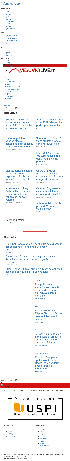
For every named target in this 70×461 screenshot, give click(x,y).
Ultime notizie (7, 76)
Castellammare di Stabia (13, 90)
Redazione (10, 430)
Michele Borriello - (41, 147)
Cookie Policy (11, 436)
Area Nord (9, 19)
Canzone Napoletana (11, 38)
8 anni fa (20, 149)
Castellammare (10, 21)
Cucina (8, 62)
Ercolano (8, 14)
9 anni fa (48, 147)
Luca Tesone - (40, 212)
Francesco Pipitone (41, 345)
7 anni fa (48, 131)
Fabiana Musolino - (11, 203)
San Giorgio (9, 18)
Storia (7, 45)
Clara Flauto (10, 275)
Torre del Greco (10, 13)
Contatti (11, 68)
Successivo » (13, 223)
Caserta (9, 98)
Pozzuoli (8, 25)
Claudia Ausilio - (40, 197)
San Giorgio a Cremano (13, 86)
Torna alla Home (35, 230)
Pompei (8, 23)
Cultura (5, 100)
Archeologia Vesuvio (11, 35)
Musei (7, 42)
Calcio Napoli (6, 105)
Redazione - (39, 164)
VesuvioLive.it (8, 110)
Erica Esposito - (10, 131)
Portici (7, 16)
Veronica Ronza (11, 250)
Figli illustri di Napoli (11, 40)
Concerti (8, 50)
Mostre (8, 52)
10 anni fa (15, 182)
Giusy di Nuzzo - (41, 131)
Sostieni (11, 66)
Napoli (7, 11)
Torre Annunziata (10, 28)
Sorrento (8, 26)
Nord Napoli (10, 96)
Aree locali (6, 78)
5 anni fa (16, 131)
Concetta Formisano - (12, 149)
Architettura (9, 37)
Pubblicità (10, 435)
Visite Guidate (9, 55)
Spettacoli (8, 54)
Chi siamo (10, 428)
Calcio (7, 61)
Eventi (5, 103)
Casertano (9, 30)
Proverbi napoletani (11, 43)
